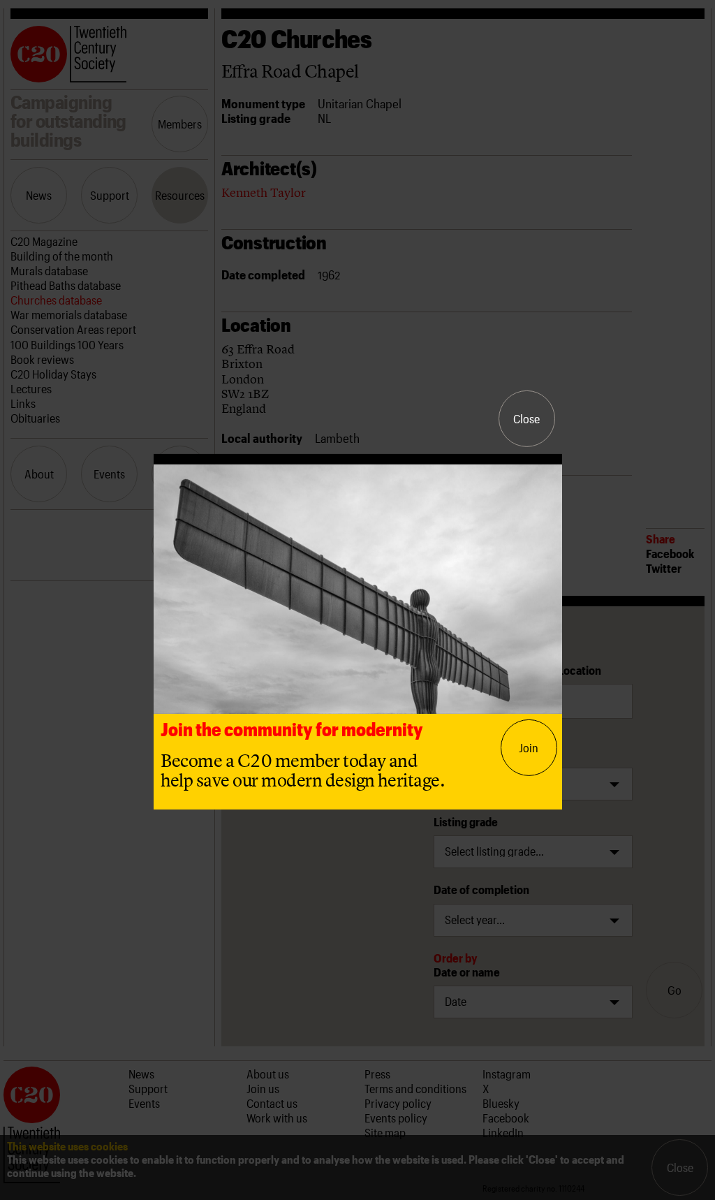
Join (528, 747)
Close (526, 418)
